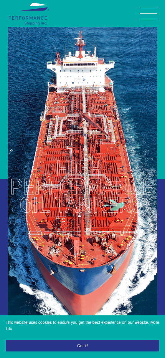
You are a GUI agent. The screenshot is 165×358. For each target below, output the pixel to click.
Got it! (82, 345)
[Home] (29, 14)
